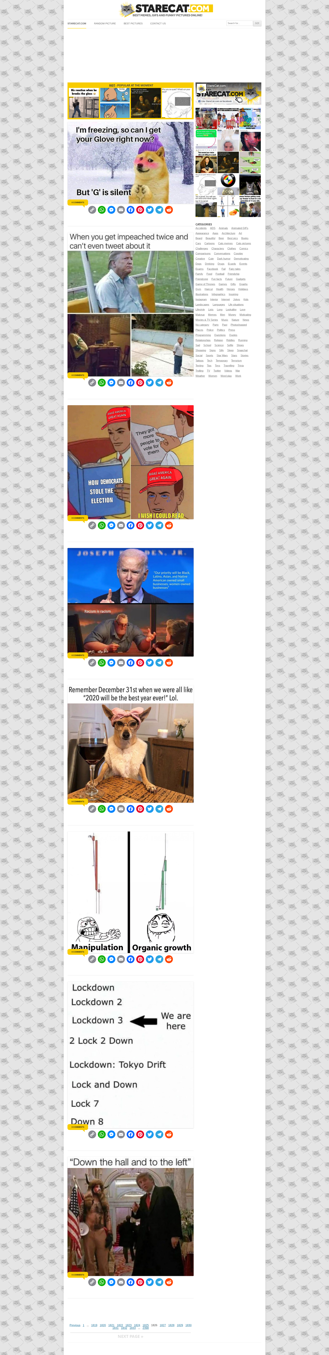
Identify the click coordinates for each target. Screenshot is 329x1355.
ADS (212, 228)
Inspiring (233, 294)
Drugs (221, 263)
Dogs (199, 263)
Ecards (232, 263)
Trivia (241, 365)
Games (223, 284)
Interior (214, 299)
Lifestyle (200, 309)
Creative (200, 258)
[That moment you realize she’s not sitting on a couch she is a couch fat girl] (206, 162)
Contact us (158, 23)
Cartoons (209, 243)
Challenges (202, 248)
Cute (211, 258)
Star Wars (222, 355)
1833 (133, 1328)
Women (212, 376)
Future (229, 279)
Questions (220, 335)
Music (224, 319)
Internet (225, 299)
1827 (163, 1325)
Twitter (217, 370)
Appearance (202, 233)
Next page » (130, 1336)
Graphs (243, 284)
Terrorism (236, 360)
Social (199, 355)
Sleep (230, 350)
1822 (120, 1325)
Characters (217, 248)
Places (199, 330)
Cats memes (225, 243)
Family (199, 274)
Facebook (212, 269)
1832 (124, 1328)
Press (231, 330)
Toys (217, 365)
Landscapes (202, 304)
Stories (244, 355)
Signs (212, 350)
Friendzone (202, 279)
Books (244, 238)
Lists (211, 309)
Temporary (222, 360)
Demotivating (241, 258)
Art (240, 233)
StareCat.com (77, 23)
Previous (75, 1325)
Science (219, 345)
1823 (128, 1325)
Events (243, 263)
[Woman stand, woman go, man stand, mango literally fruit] (228, 206)
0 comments (78, 202)
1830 (188, 1325)
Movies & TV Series (207, 319)
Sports (209, 355)
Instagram (201, 299)
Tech (209, 360)
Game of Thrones (205, 284)
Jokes (236, 299)
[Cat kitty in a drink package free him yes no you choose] (206, 118)
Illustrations (202, 294)
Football (220, 274)
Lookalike (231, 309)
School (207, 345)
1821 (111, 1325)
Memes (212, 314)
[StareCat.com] (164, 9)
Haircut (209, 289)
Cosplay (238, 253)
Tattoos (200, 360)
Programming (203, 335)
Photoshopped (239, 324)
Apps (215, 233)
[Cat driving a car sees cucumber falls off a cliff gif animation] (250, 184)
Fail (224, 269)
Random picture (105, 23)
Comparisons (203, 253)
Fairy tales (235, 269)
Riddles (230, 340)
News (246, 319)
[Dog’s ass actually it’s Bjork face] (228, 140)
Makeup (200, 314)
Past (224, 324)
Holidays (243, 289)
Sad (198, 345)
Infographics (218, 294)
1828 (171, 1325)
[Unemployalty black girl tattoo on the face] (250, 140)
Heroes (231, 289)
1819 (94, 1325)
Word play (226, 376)
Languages (219, 304)
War (237, 370)
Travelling (229, 365)
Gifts (233, 284)
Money (232, 314)
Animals (223, 228)
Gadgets (241, 279)
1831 (115, 1328)
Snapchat (242, 350)
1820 (103, 1325)
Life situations (236, 304)
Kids (245, 299)
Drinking (209, 263)
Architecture (228, 233)
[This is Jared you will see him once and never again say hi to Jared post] (206, 206)
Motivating (245, 314)
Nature (235, 319)
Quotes (233, 335)
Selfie (230, 345)
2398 (146, 1328)
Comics (243, 248)
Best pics (232, 238)
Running (242, 340)
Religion (218, 340)
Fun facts (216, 279)
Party (216, 324)
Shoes (240, 345)
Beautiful (210, 238)
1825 (146, 1325)
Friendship (233, 274)
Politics (221, 330)
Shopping (201, 350)
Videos (228, 370)
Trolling (199, 370)
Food (209, 274)
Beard (199, 238)
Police (210, 330)
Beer (221, 238)
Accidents (201, 228)
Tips (209, 365)
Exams (200, 269)
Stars (234, 355)
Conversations (222, 253)
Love (242, 309)
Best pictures (133, 23)
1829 (180, 1325)
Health (219, 289)
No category (202, 324)
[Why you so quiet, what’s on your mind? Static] (206, 184)
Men (222, 314)
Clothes (231, 248)
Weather (200, 376)
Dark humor (223, 258)
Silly (221, 350)
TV (208, 370)
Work (238, 376)
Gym (198, 289)
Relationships (203, 340)
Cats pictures (243, 243)
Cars (198, 243)
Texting (199, 365)
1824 (137, 1325)
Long (219, 309)
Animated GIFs (239, 228)
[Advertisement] (164, 54)
